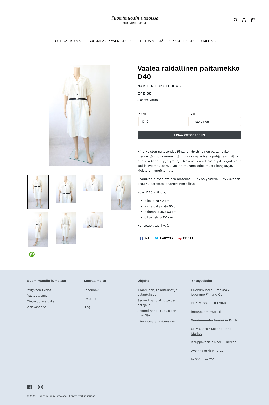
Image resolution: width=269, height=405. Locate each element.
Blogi (87, 307)
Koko (142, 114)
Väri (193, 114)
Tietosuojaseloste (40, 301)
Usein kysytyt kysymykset (156, 321)
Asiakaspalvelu (38, 307)
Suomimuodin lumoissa (52, 395)
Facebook (91, 290)
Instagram (91, 298)
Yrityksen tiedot (39, 290)
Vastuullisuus (37, 295)
